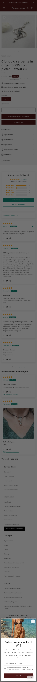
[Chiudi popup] (33, 621)
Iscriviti (18, 676)
